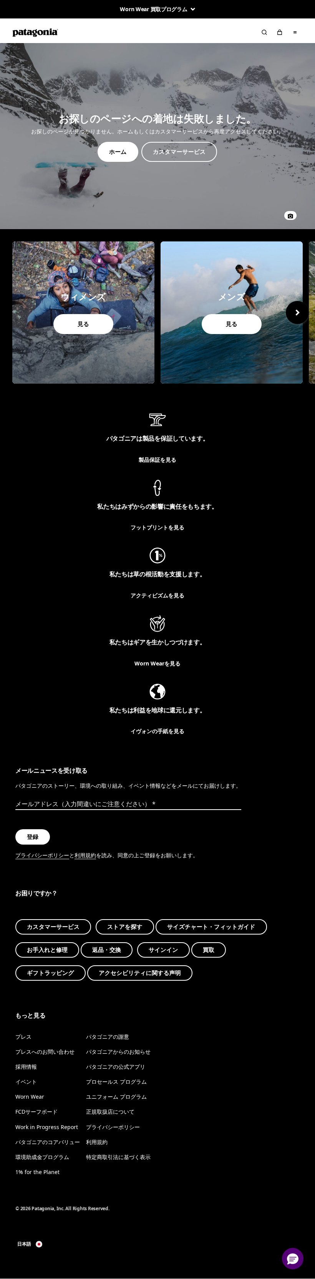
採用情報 (26, 1067)
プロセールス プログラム (116, 1082)
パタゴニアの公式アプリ (115, 1067)
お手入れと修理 (47, 950)
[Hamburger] (295, 32)
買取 (208, 950)
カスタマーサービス (53, 927)
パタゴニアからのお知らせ (118, 1052)
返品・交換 (106, 950)
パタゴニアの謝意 (107, 1036)
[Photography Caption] (290, 215)
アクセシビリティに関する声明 (140, 973)
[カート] (279, 32)
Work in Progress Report (46, 1127)
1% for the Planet (37, 1172)
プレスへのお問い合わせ (45, 1052)
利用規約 (85, 855)
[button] (292, 1258)
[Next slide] (297, 312)
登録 (32, 837)
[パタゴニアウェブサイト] (35, 32)
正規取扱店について (110, 1112)
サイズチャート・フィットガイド (211, 927)
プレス (23, 1036)
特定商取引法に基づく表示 (118, 1157)
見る (83, 312)
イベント (26, 1082)
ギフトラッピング (50, 973)
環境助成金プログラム (42, 1157)
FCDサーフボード (36, 1112)
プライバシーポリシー (42, 855)
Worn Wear (29, 1097)
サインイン (163, 950)
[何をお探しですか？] (264, 32)
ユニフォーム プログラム (116, 1097)
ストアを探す (125, 927)
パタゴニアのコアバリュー (47, 1142)
